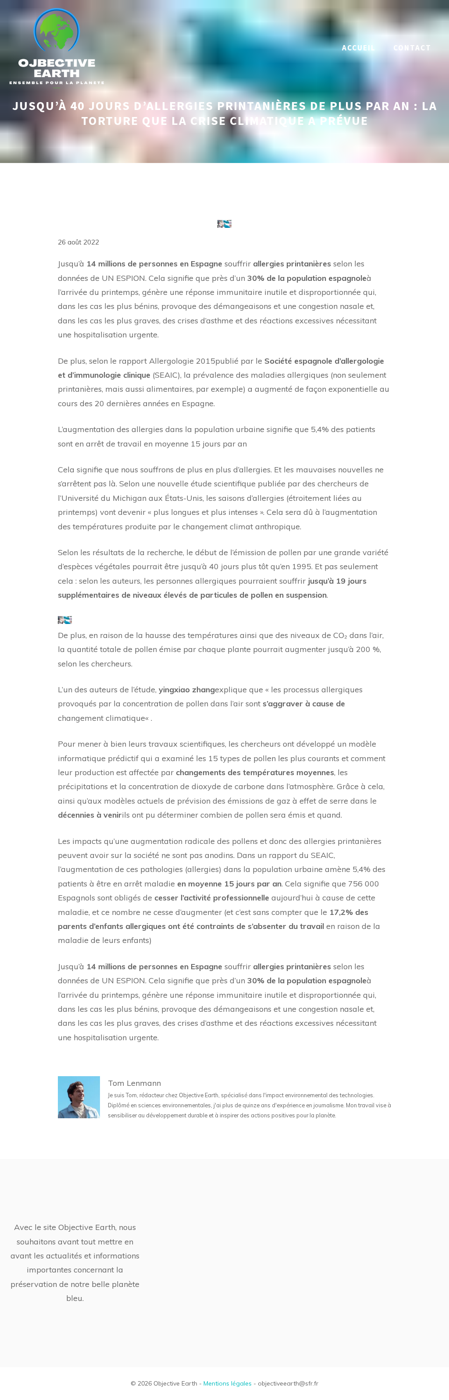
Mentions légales (227, 1383)
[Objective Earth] (57, 47)
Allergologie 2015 (182, 361)
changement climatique (101, 718)
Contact (412, 48)
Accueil (359, 48)
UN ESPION (123, 278)
